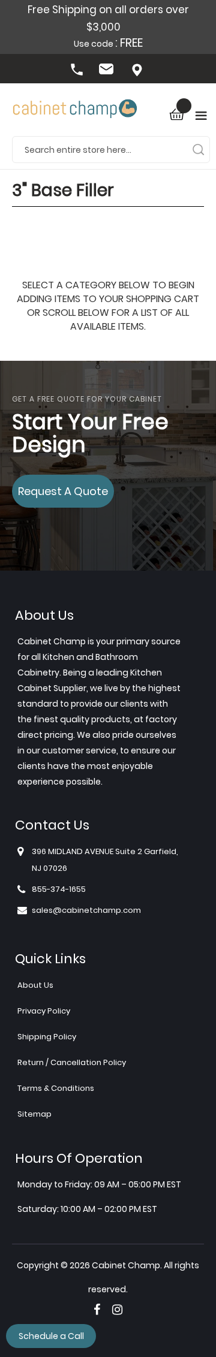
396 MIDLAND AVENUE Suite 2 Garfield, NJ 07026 (138, 71)
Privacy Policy (43, 1011)
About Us (35, 985)
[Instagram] (117, 1309)
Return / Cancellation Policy (71, 1062)
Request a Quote (63, 491)
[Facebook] (97, 1309)
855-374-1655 (78, 71)
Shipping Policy (46, 1036)
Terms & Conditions (55, 1088)
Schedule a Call (51, 1336)
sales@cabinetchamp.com (108, 71)
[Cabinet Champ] (75, 109)
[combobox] (111, 149)
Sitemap (34, 1114)
